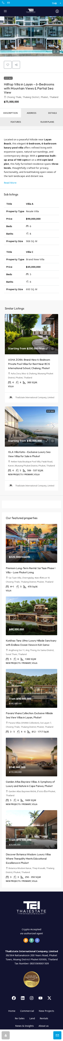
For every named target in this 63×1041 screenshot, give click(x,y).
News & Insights (24, 1025)
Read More (10, 182)
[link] (31, 334)
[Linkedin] (23, 998)
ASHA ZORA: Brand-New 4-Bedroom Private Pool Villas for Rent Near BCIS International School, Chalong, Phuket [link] (29, 364)
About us (44, 1025)
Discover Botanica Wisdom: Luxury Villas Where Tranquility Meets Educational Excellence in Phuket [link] (28, 858)
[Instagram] (31, 998)
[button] (31, 36)
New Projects (46, 1010)
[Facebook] (14, 998)
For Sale (8, 78)
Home (11, 1010)
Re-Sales (20, 1018)
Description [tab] (10, 112)
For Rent (50, 319)
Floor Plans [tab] (47, 121)
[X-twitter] (49, 998)
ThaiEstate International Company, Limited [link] (34, 397)
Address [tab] (31, 112)
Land (32, 1018)
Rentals (44, 1018)
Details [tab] (52, 112)
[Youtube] (40, 998)
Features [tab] (15, 121)
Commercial (27, 1010)
